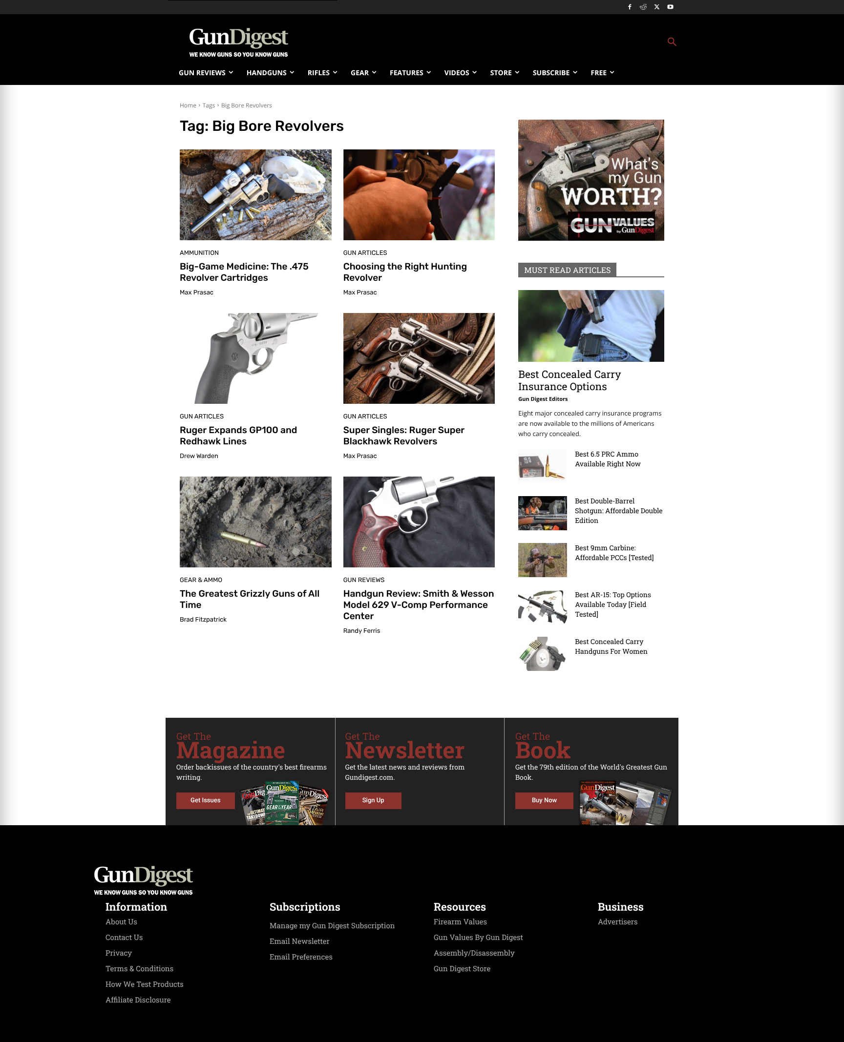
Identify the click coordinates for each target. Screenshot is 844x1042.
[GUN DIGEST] (422, 880)
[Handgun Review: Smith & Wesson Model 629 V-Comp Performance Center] (419, 522)
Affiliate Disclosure (138, 1000)
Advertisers (618, 922)
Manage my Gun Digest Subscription (332, 926)
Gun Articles (365, 253)
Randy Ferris (361, 631)
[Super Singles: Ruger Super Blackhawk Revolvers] (419, 358)
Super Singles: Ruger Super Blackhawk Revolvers (404, 435)
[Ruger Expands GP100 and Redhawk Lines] (256, 358)
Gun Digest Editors (543, 399)
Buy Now (544, 800)
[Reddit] (643, 7)
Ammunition (199, 253)
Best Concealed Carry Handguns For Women (611, 646)
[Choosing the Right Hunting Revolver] (419, 194)
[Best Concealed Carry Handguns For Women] (542, 654)
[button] (500, 42)
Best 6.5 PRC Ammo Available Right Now (608, 458)
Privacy (119, 953)
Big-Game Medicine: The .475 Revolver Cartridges (244, 272)
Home (188, 105)
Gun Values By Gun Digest (478, 937)
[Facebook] (629, 7)
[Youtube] (670, 7)
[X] (656, 7)
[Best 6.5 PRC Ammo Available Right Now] (542, 466)
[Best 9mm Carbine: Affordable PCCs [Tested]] (542, 560)
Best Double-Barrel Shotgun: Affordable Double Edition (618, 510)
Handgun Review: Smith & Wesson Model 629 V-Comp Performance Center (418, 605)
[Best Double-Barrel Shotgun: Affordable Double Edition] (542, 513)
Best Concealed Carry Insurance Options (569, 380)
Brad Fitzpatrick (203, 620)
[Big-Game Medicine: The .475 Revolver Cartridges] (256, 194)
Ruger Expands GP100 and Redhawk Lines (238, 435)
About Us (121, 922)
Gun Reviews (364, 580)
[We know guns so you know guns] (238, 42)
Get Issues (205, 800)
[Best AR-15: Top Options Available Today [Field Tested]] (542, 607)
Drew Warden (199, 456)
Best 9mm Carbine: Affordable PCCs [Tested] (614, 552)
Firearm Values (460, 922)
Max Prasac (196, 292)
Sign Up (373, 800)
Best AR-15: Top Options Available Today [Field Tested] (613, 604)
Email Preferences (301, 957)
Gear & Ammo (201, 580)
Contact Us (124, 937)
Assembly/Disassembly (474, 953)
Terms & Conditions (139, 969)
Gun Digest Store (462, 969)
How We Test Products (145, 984)
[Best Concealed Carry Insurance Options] (591, 326)
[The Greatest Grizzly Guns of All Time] (256, 522)
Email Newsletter (300, 941)
